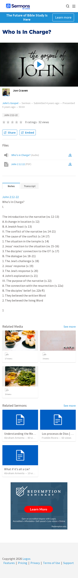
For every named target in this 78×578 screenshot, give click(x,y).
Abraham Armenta (14, 437)
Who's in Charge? (25, 155)
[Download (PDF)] (71, 164)
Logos (26, 559)
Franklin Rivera (50, 437)
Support (68, 563)
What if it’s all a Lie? (17, 469)
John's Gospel (10, 103)
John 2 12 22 (21, 164)
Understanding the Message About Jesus (30, 433)
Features (9, 563)
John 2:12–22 (10, 115)
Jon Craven (20, 90)
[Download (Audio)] (71, 155)
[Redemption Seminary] (39, 505)
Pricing (22, 563)
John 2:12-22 (10, 197)
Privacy (35, 563)
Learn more (63, 17)
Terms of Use (51, 563)
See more (70, 326)
